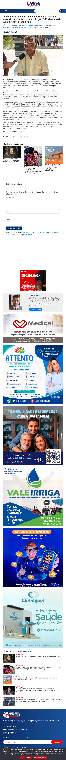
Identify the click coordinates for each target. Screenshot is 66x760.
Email (8, 220)
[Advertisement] (33, 256)
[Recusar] (64, 754)
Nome (8, 212)
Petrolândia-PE (30, 27)
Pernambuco (38, 25)
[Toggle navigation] (6, 11)
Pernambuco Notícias (49, 25)
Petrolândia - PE (8, 27)
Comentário (10, 197)
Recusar (29, 757)
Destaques (31, 25)
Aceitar (22, 757)
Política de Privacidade (49, 754)
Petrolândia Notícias (19, 27)
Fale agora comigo (35, 309)
